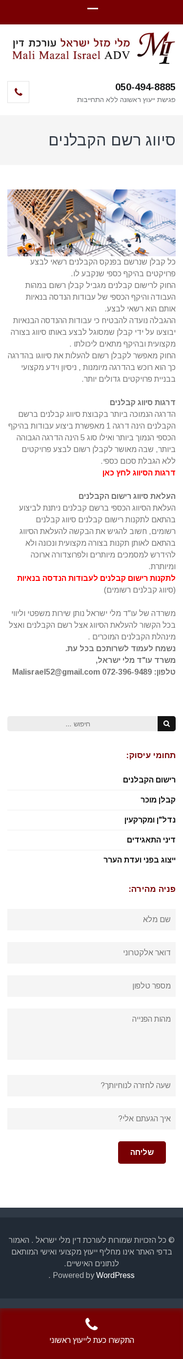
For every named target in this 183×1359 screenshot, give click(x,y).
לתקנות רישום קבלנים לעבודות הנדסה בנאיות (96, 578)
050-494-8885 (145, 87)
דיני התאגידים (151, 840)
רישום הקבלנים (149, 780)
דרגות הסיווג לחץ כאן (139, 473)
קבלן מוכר (158, 800)
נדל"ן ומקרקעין (150, 820)
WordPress (115, 1275)
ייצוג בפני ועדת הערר (139, 860)
